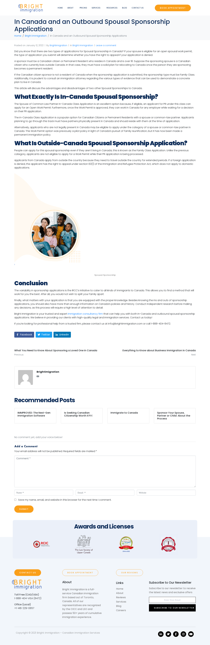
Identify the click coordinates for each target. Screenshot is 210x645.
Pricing (83, 7)
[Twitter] (168, 634)
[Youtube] (191, 634)
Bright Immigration (83, 45)
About (70, 7)
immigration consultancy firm (85, 314)
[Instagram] (183, 634)
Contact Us (138, 7)
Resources (112, 7)
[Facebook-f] (176, 634)
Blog (124, 7)
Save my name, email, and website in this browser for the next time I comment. (64, 500)
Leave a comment (106, 45)
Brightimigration (58, 45)
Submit (24, 509)
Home (60, 7)
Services (96, 7)
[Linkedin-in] (161, 634)
